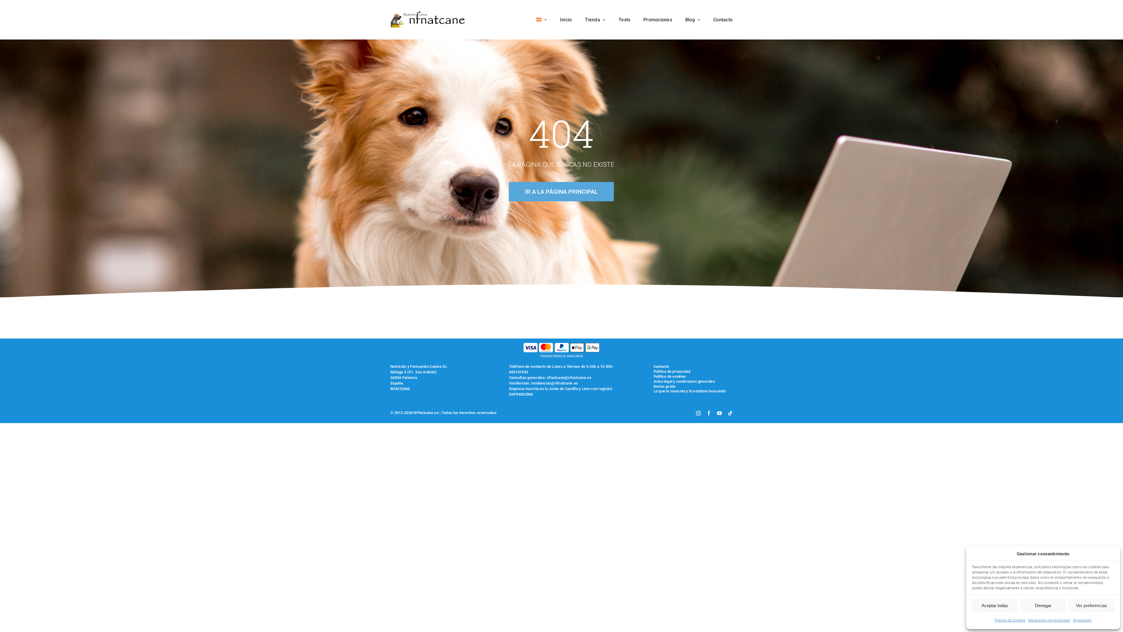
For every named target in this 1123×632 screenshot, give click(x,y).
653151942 (518, 372)
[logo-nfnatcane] (428, 13)
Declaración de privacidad (1049, 620)
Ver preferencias (1091, 605)
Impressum (1082, 620)
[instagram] (698, 413)
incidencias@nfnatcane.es (554, 383)
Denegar (1043, 605)
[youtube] (719, 413)
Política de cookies (1010, 620)
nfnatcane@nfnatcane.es (569, 377)
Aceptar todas (994, 605)
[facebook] (709, 413)
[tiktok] (730, 413)
